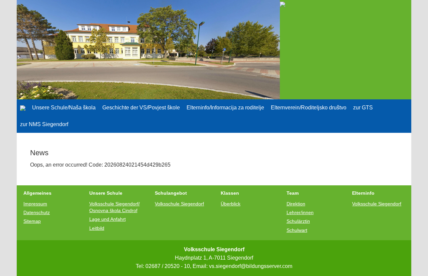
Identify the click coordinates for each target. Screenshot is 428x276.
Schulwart (297, 230)
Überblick (230, 203)
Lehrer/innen (300, 212)
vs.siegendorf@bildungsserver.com (250, 266)
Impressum (35, 203)
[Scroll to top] (407, 255)
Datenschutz (36, 212)
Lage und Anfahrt (107, 219)
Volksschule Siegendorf (179, 203)
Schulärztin (298, 221)
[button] (64, 107)
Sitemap (32, 221)
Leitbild (96, 228)
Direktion (296, 203)
